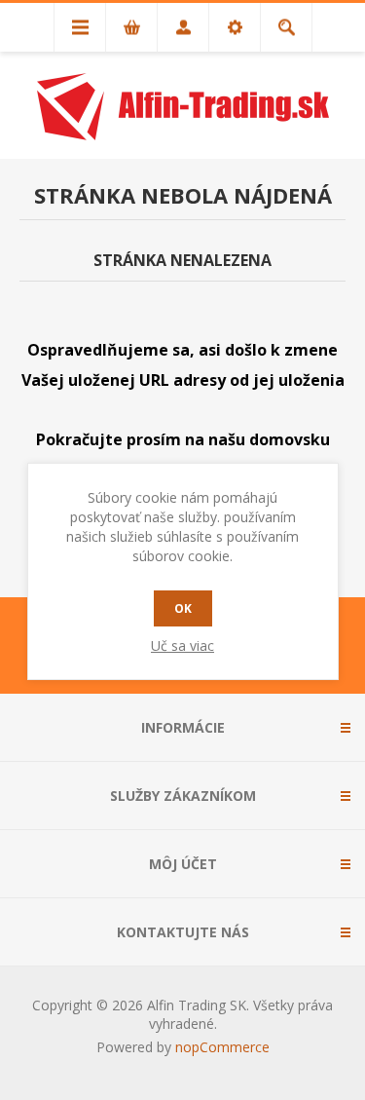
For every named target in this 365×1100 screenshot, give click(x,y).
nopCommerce (222, 1047)
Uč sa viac (182, 645)
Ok (183, 608)
